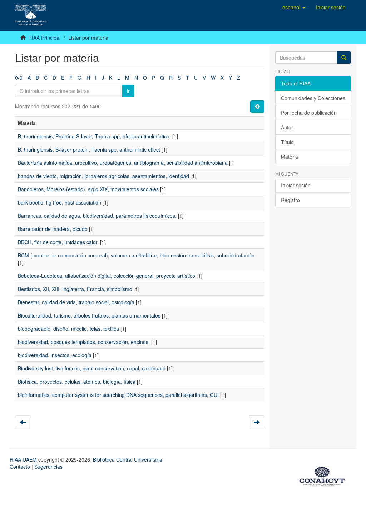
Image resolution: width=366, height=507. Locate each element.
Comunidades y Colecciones (313, 98)
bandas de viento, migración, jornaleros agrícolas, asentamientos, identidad (103, 175)
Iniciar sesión (296, 185)
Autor (287, 127)
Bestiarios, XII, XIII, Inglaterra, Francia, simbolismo (75, 288)
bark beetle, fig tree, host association (59, 202)
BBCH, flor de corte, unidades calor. (58, 242)
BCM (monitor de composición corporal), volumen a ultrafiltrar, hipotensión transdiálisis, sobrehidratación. (137, 255)
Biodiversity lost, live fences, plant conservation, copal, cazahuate (91, 368)
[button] (294, 7)
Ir (128, 90)
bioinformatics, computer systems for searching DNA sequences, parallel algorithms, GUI (118, 394)
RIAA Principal (44, 37)
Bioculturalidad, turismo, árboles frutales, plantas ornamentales (89, 315)
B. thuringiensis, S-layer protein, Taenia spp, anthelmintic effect (89, 149)
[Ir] (344, 57)
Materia (289, 156)
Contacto (20, 466)
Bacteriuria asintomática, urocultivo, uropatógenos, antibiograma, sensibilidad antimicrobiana (123, 162)
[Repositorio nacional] (324, 475)
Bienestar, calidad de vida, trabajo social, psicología (76, 302)
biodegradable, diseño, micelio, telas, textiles (68, 328)
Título (287, 142)
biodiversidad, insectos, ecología (55, 355)
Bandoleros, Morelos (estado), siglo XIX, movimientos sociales (88, 189)
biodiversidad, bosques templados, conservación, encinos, (84, 341)
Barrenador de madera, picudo (53, 228)
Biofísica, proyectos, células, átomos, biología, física (76, 381)
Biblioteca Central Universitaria (127, 459)
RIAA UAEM (24, 459)
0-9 (19, 77)
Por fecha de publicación (309, 112)
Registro (290, 199)
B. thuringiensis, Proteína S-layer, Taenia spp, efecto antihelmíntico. (94, 136)
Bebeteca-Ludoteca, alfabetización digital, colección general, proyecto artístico (106, 275)
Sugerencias (48, 466)
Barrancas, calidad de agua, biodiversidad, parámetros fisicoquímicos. (97, 215)
